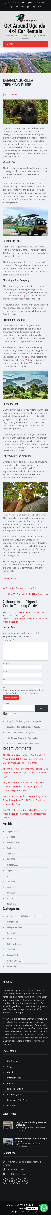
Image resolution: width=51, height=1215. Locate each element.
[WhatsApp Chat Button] (44, 1208)
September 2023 (13, 870)
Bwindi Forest (14, 1077)
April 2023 (11, 898)
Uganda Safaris (13, 966)
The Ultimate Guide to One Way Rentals (22, 738)
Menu (9, 43)
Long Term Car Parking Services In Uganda (24, 721)
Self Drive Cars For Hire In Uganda (20, 732)
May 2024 (11, 859)
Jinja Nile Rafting (15, 1088)
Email (6, 671)
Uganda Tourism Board (33, 295)
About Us (11, 1072)
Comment (8, 640)
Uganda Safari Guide (15, 961)
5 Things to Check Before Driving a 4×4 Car (24, 744)
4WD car (28, 359)
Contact (11, 1083)
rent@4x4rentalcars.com (34, 2)
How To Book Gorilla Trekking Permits (28, 594)
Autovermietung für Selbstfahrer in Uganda (24, 916)
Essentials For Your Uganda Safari (20, 588)
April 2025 (11, 837)
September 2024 (13, 848)
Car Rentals (12, 1060)
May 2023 (11, 893)
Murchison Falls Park (17, 1099)
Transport (11, 950)
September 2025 (13, 831)
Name (6, 663)
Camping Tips (12, 922)
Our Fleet (11, 1105)
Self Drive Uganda (14, 944)
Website (7, 679)
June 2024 (11, 854)
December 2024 (13, 842)
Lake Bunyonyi (14, 1094)
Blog (9, 1066)
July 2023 (11, 881)
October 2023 (12, 865)
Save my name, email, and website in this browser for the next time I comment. (23, 691)
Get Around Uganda (30, 1211)
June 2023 (11, 887)
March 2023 (12, 904)
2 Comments (11, 94)
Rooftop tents (13, 938)
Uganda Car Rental (14, 955)
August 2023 (12, 876)
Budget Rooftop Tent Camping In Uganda (23, 727)
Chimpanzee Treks (14, 927)
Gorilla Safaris (9, 578)
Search (6, 703)
